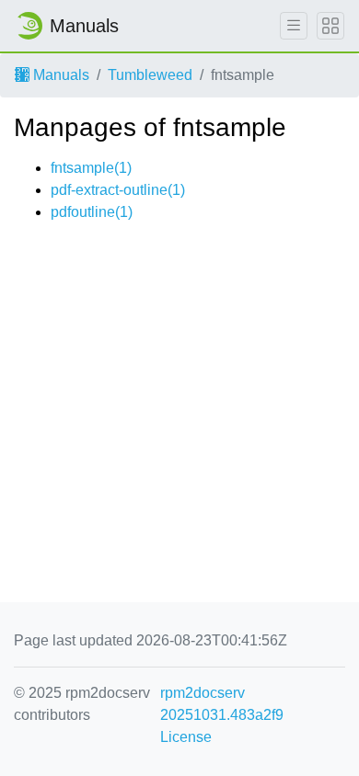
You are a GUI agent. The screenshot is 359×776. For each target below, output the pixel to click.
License (186, 737)
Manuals (59, 75)
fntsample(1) (91, 168)
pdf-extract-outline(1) (118, 190)
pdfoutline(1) (92, 212)
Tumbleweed (150, 75)
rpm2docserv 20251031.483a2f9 (222, 704)
